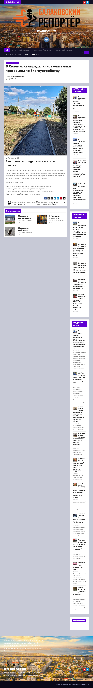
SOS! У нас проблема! (13, 55)
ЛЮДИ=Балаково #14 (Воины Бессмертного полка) (79, 566)
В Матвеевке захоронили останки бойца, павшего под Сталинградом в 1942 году (79, 544)
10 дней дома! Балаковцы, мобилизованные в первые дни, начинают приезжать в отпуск (79, 490)
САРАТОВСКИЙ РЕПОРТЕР (21, 50)
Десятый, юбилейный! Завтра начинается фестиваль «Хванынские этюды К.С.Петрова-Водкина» (79, 302)
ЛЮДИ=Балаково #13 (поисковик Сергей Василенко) (79, 591)
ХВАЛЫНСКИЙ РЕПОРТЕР (64, 50)
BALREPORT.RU (46, 30)
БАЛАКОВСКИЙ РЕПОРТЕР (43, 50)
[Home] (7, 50)
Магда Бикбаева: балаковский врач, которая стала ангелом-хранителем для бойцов (79, 377)
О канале (63, 684)
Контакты (68, 684)
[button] (82, 52)
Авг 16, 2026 (53, 220)
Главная (58, 684)
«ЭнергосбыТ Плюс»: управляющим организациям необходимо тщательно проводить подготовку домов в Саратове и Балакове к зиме (79, 192)
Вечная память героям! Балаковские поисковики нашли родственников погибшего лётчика (78, 414)
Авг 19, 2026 (21, 220)
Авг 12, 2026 (21, 232)
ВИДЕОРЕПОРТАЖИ (32, 55)
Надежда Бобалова (17, 76)
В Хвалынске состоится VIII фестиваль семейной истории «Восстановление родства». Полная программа (79, 229)
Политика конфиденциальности (80, 684)
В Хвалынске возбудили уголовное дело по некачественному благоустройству (79, 267)
